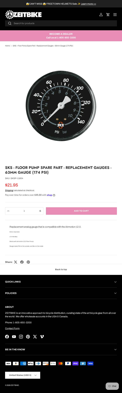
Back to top (61, 269)
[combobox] (61, 23)
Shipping (9, 190)
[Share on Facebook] (22, 262)
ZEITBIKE (15, 385)
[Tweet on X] (15, 262)
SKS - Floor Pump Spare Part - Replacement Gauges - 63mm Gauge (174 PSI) (43, 46)
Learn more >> (88, 4)
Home (7, 46)
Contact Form (12, 328)
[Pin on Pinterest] (28, 262)
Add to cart (81, 211)
